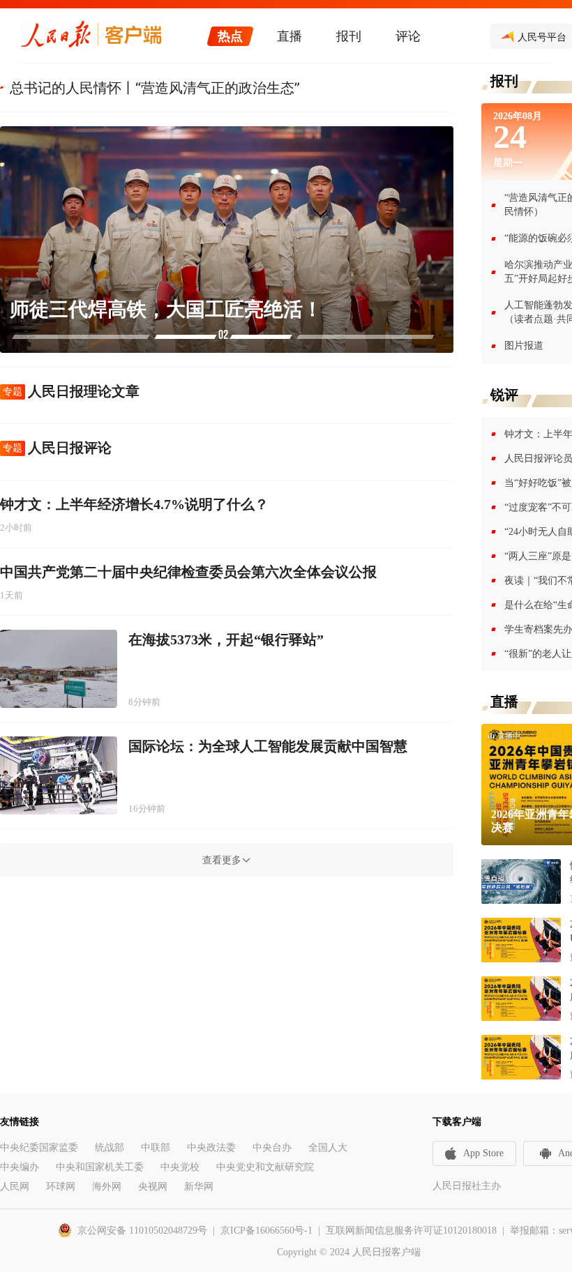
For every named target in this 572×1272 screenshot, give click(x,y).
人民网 (14, 1186)
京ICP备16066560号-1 (266, 1230)
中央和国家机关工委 (100, 1167)
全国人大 (327, 1147)
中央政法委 (211, 1147)
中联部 (155, 1147)
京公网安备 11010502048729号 (142, 1230)
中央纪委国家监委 (39, 1147)
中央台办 (272, 1147)
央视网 (152, 1186)
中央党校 (180, 1167)
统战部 (109, 1147)
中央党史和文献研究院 (265, 1167)
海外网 (106, 1186)
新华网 (198, 1186)
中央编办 (19, 1167)
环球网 (60, 1186)
